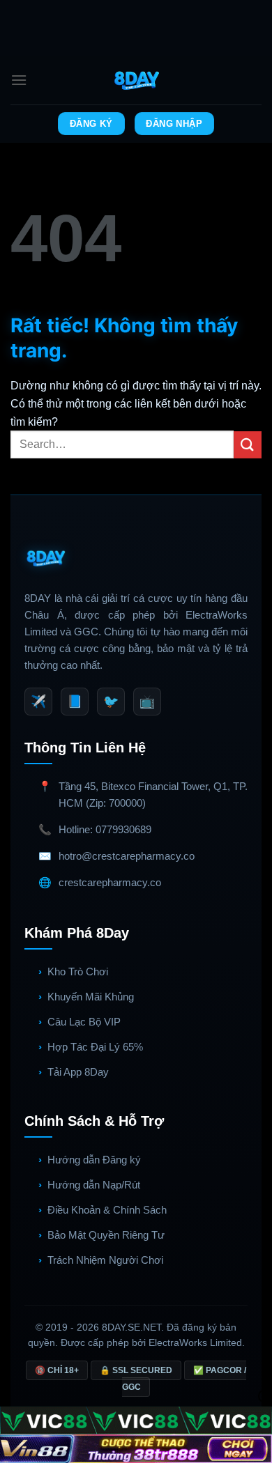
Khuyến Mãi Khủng (90, 997)
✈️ (38, 702)
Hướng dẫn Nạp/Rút (93, 1185)
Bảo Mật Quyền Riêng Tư (106, 1235)
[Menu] (18, 80)
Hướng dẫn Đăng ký (94, 1160)
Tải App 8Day (78, 1072)
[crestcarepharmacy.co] (136, 80)
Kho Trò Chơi (77, 971)
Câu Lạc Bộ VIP (84, 1022)
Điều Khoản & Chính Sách (107, 1210)
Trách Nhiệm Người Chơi (105, 1260)
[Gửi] (248, 444)
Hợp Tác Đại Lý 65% (95, 1047)
